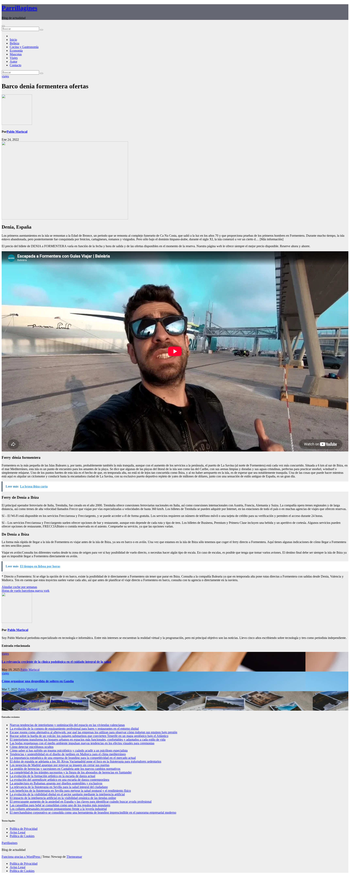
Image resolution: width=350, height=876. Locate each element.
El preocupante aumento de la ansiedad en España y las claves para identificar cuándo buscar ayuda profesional (81, 801)
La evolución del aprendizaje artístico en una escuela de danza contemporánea (59, 779)
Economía (16, 50)
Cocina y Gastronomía (24, 47)
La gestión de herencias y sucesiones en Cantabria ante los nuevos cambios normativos (65, 768)
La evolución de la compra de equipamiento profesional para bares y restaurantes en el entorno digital (74, 728)
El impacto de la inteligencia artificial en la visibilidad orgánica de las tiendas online (63, 798)
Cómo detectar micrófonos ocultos (31, 747)
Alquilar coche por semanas (19, 587)
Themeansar (74, 856)
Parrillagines (19, 8)
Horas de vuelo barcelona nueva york (25, 590)
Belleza (14, 43)
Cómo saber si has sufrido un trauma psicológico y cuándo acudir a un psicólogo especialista (69, 750)
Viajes (14, 58)
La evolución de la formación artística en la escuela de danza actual (52, 776)
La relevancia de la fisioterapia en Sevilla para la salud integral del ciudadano (59, 787)
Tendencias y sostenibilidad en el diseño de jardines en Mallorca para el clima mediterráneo (68, 754)
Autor (13, 61)
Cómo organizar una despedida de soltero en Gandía (38, 681)
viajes (5, 76)
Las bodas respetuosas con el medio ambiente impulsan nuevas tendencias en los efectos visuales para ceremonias (82, 743)
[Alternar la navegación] (3, 26)
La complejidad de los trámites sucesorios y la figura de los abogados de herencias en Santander (71, 772)
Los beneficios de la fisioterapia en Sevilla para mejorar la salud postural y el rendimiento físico (70, 790)
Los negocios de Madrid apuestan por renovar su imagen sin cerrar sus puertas (59, 765)
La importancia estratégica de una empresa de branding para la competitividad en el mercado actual (73, 757)
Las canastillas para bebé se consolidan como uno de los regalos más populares (60, 805)
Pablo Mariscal (17, 131)
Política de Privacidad (23, 828)
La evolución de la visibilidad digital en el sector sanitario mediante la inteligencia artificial (67, 794)
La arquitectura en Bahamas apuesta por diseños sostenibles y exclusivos (56, 783)
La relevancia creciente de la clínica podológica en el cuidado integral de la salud (56, 661)
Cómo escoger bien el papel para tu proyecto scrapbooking (42, 701)
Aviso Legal (17, 832)
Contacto (15, 65)
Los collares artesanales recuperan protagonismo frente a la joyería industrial (58, 809)
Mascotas (16, 54)
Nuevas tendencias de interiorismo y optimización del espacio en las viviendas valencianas (67, 725)
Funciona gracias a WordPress (21, 856)
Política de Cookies (22, 836)
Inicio (13, 39)
